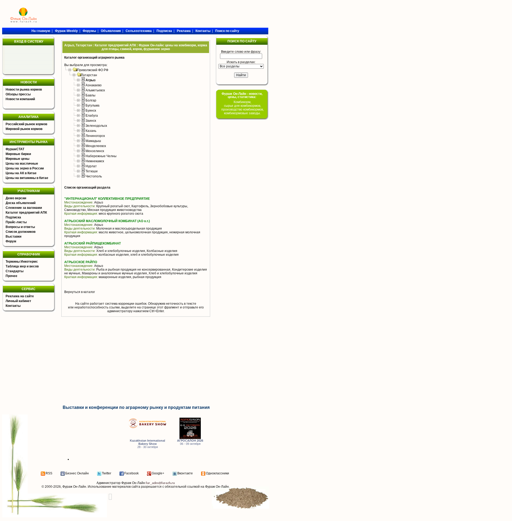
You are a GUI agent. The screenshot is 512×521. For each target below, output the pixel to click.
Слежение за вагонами (24, 208)
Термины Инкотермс (22, 261)
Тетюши (92, 171)
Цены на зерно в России (25, 168)
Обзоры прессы (18, 94)
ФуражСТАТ (15, 149)
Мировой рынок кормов (24, 129)
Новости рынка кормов (24, 89)
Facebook (131, 473)
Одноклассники (217, 473)
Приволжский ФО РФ (92, 70)
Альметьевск (95, 90)
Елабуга (92, 115)
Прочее (11, 276)
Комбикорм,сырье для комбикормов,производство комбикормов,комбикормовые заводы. (242, 107)
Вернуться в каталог (79, 292)
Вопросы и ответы (20, 227)
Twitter (106, 473)
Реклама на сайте (20, 296)
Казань (91, 131)
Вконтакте (185, 473)
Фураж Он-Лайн (74, 487)
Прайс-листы (16, 222)
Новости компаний (20, 99)
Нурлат (91, 166)
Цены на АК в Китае (21, 173)
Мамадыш (93, 141)
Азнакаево (94, 85)
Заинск (91, 121)
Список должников (20, 232)
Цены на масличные (22, 163)
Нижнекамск (95, 161)
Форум (11, 241)
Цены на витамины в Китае (27, 178)
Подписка (13, 217)
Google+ (158, 473)
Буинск (91, 110)
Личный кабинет (18, 301)
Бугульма (92, 105)
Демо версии (16, 198)
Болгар (91, 100)
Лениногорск (95, 136)
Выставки (13, 236)
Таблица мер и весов (22, 266)
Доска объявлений (20, 203)
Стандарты (14, 271)
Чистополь (94, 176)
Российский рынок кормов (26, 124)
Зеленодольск (96, 126)
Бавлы (90, 95)
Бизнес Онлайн (77, 473)
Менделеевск (96, 146)
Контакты (13, 306)
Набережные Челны (101, 156)
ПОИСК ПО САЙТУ (241, 41)
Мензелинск (95, 151)
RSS (49, 473)
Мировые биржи (18, 154)
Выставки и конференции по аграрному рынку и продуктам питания (136, 407)
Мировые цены (17, 159)
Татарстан (89, 75)
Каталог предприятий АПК (26, 212)
